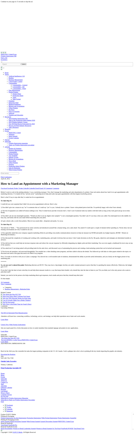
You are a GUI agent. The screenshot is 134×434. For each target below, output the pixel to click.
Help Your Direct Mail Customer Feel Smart (16, 296)
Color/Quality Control (15, 81)
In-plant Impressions (20, 418)
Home (7, 73)
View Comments (6, 284)
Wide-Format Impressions (49, 418)
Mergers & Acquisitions (16, 159)
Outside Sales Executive (8, 361)
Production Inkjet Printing (17, 166)
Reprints (3, 389)
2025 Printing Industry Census (18, 122)
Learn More (4, 319)
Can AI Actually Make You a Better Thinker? (17, 300)
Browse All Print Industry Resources (20, 125)
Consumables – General (20, 85)
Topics (7, 74)
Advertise (4, 386)
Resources (8, 117)
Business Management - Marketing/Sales (17, 289)
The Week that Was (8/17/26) (12, 294)
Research (7, 129)
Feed (2, 402)
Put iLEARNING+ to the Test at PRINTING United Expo (19, 340)
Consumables (13, 83)
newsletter (21, 145)
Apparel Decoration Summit (49, 421)
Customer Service (6, 394)
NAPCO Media (17, 432)
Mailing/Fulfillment (15, 104)
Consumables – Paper (19, 88)
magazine (18, 143)
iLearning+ (4, 59)
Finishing (11, 101)
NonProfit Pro (12, 425)
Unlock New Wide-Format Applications (13, 324)
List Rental (4, 391)
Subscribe (8, 141)
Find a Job (4, 58)
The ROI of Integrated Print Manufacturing (14, 313)
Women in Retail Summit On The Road (48, 428)
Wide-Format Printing (15, 170)
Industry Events (13, 157)
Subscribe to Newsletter (18, 400)
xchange (7, 147)
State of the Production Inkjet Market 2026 (22, 120)
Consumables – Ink (19, 87)
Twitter (8, 407)
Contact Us (4, 382)
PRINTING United (15, 133)
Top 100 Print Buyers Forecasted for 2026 (22, 124)
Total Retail (4, 425)
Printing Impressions (7, 418)
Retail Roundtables (7, 428)
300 (8, 56)
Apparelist (73, 418)
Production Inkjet (18, 95)
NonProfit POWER (67, 428)
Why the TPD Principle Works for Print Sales (17, 298)
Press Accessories (14, 111)
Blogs (2, 375)
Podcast (7, 140)
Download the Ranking (8, 354)
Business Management (16, 80)
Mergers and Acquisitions (16, 106)
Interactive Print (13, 103)
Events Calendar (14, 138)
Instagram (9, 411)
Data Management (14, 90)
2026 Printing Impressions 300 (18, 118)
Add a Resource (14, 127)
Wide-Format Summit (33, 421)
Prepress (11, 164)
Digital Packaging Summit (18, 421)
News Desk (12, 161)
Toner (14, 97)
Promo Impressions (64, 418)
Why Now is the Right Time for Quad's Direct (17, 304)
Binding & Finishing (15, 148)
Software (11, 113)
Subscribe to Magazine (14, 398)
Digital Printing (13, 92)
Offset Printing (13, 108)
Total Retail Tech (79, 428)
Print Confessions (6, 177)
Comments (55, 188)
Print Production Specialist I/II (11, 368)
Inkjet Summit (13, 136)
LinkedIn (9, 409)
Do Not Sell (4, 396)
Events (7, 131)
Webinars (11, 134)
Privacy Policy (5, 393)
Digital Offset (17, 94)
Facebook (9, 405)
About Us (4, 380)
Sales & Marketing (14, 168)
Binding (11, 78)
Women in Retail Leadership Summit (24, 428)
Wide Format (17, 99)
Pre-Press (11, 110)
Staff (2, 384)
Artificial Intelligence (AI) (17, 76)
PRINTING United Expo (9, 54)
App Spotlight (13, 155)
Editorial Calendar (6, 387)
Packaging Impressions (34, 418)
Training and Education (16, 115)
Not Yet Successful (8, 302)
